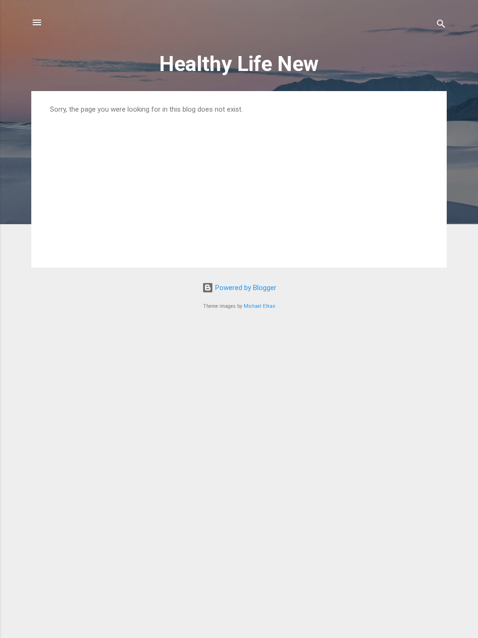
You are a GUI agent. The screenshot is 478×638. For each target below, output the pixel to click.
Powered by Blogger (244, 288)
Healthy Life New (239, 63)
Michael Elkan (259, 306)
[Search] (441, 25)
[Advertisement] (239, 183)
